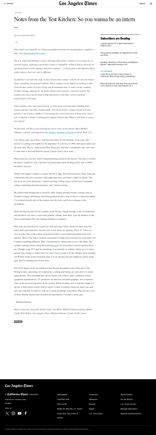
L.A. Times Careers (128, 404)
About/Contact (126, 395)
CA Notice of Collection (54, 429)
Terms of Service (32, 429)
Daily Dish (18, 12)
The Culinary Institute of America (60, 132)
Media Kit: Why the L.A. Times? (69, 409)
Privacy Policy (42, 429)
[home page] (78, 3)
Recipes (92, 404)
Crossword (93, 395)
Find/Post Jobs (63, 399)
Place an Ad (62, 404)
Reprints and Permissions (131, 414)
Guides (91, 409)
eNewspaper (62, 395)
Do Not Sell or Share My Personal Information (75, 429)
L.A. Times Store (95, 414)
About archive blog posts (34, 53)
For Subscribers (106, 71)
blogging (54, 245)
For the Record (126, 399)
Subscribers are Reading (115, 38)
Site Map (8, 403)
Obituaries (93, 399)
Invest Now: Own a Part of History (67, 416)
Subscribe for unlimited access (15, 399)
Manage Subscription (129, 409)
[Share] (16, 42)
